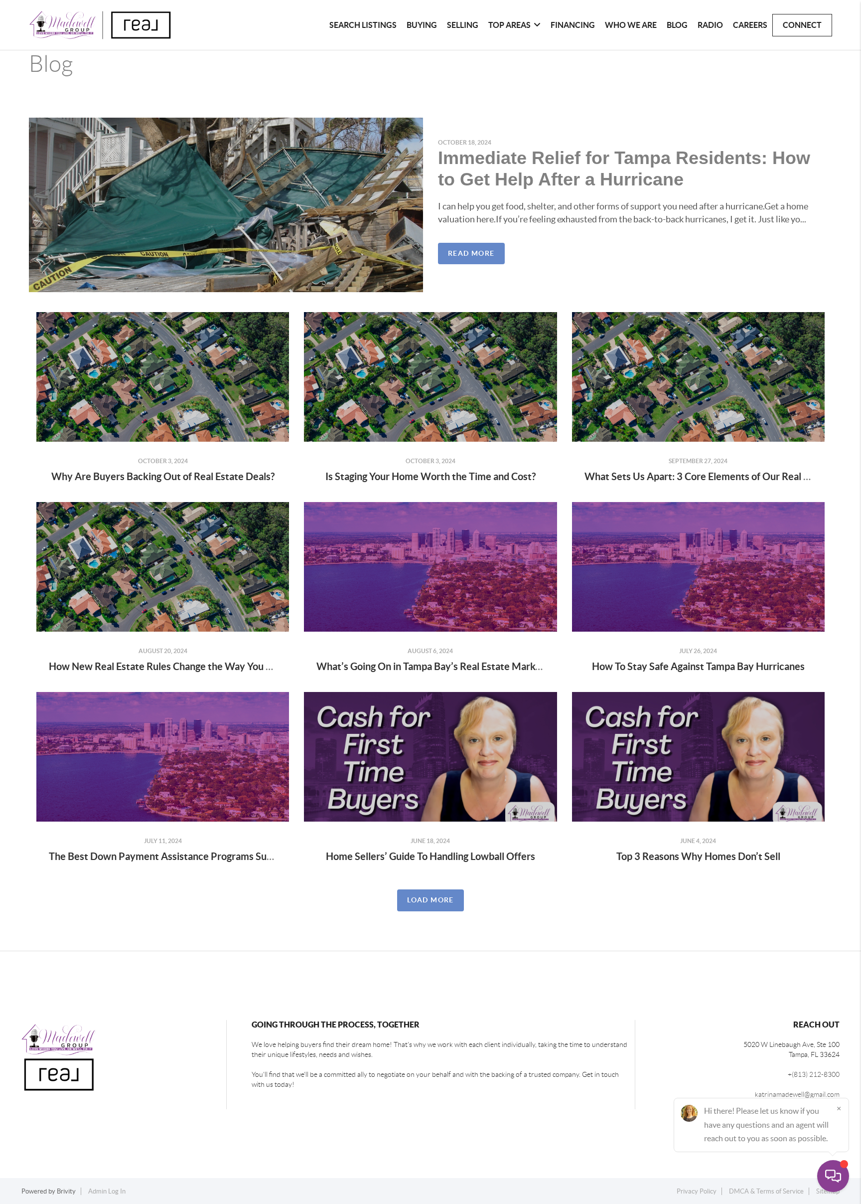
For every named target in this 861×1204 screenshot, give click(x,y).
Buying (422, 24)
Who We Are (631, 24)
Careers (750, 24)
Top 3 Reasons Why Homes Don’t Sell (698, 856)
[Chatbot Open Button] (833, 1176)
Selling (462, 24)
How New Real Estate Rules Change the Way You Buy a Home (184, 666)
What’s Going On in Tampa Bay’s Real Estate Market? (432, 666)
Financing (573, 24)
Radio (710, 24)
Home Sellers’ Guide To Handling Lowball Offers (430, 856)
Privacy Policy (697, 1191)
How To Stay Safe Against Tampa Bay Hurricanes (698, 666)
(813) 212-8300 (816, 1074)
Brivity (66, 1191)
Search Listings (363, 24)
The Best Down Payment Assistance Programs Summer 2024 (184, 856)
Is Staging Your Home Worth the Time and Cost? (430, 476)
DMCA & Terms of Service (766, 1191)
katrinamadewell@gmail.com (797, 1094)
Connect (802, 24)
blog (677, 24)
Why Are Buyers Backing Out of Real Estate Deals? (163, 476)
